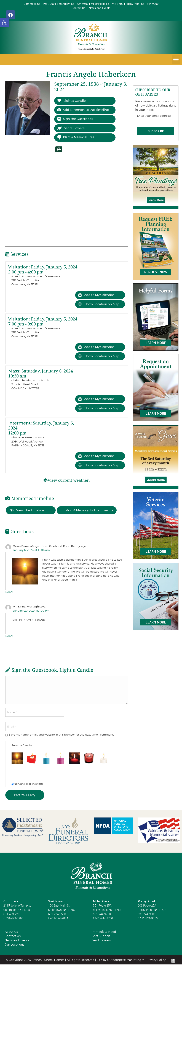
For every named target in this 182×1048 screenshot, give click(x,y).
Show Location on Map (101, 304)
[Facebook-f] (173, 961)
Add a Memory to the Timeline (86, 110)
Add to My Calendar (98, 295)
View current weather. (69, 480)
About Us (11, 931)
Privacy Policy (156, 960)
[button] (4, 22)
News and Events (17, 940)
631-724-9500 (57, 914)
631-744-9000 (147, 914)
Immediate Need (104, 931)
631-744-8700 (104, 918)
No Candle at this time (29, 783)
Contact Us (13, 936)
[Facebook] (10, 14)
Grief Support (101, 936)
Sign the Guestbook (77, 119)
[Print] (58, 149)
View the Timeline (29, 510)
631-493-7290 (14, 918)
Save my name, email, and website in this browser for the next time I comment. (61, 734)
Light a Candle (74, 100)
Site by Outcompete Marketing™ (120, 960)
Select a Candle (22, 745)
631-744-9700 (102, 914)
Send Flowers (73, 128)
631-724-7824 (59, 918)
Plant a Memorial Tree (78, 137)
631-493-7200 (12, 914)
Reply (9, 592)
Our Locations (14, 944)
